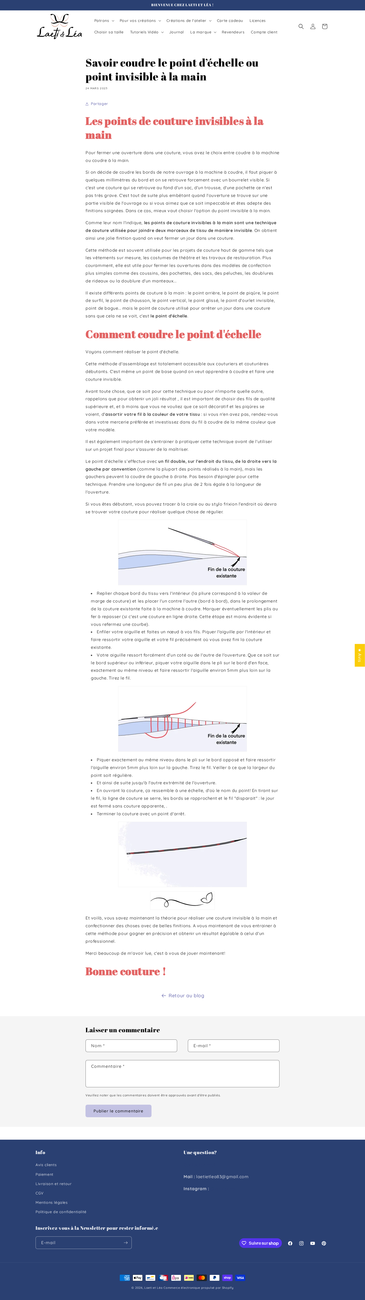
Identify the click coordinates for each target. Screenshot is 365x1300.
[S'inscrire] (125, 1242)
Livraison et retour (54, 1183)
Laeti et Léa (153, 1288)
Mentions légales (52, 1202)
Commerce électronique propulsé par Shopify (198, 1288)
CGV (40, 1193)
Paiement (44, 1174)
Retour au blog (186, 995)
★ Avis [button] (360, 655)
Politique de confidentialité (61, 1211)
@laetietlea (222, 1188)
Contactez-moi (199, 1164)
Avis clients (46, 1164)
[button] (104, 20)
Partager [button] (99, 103)
